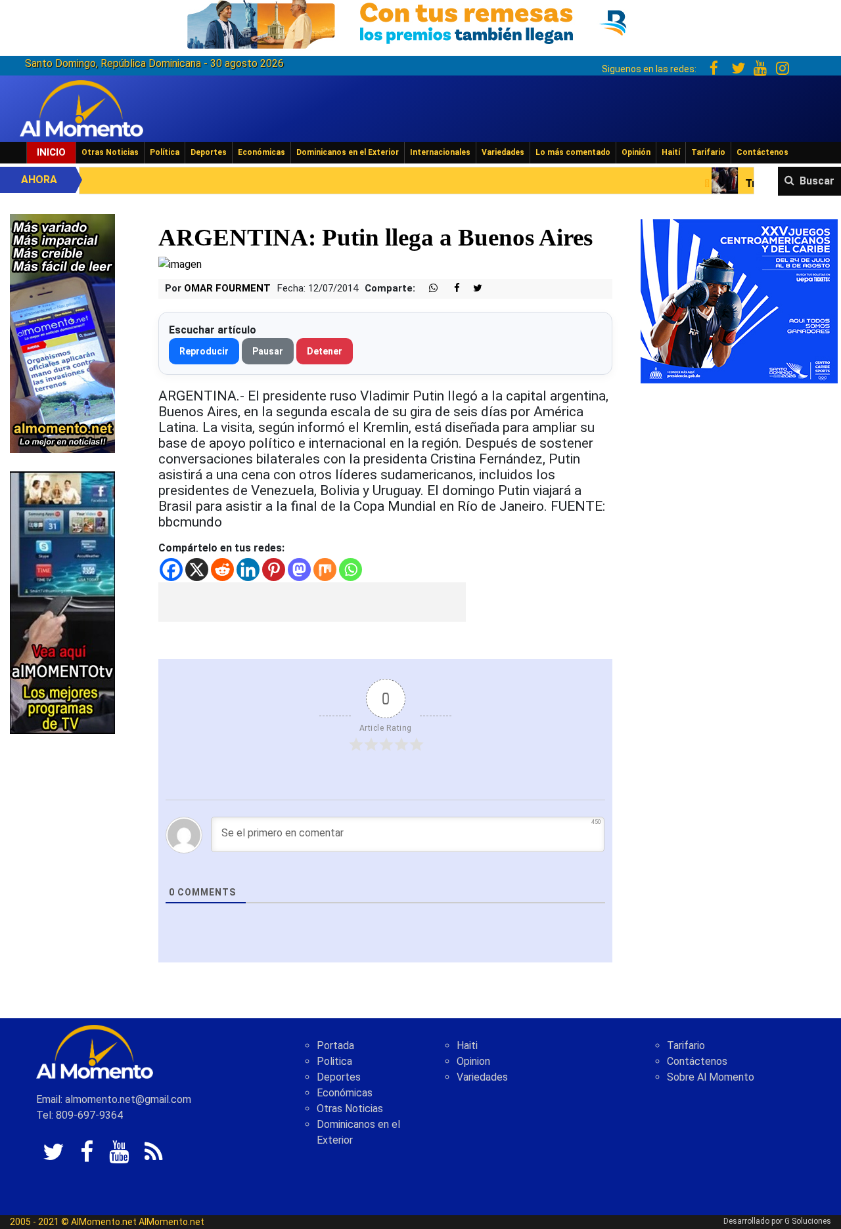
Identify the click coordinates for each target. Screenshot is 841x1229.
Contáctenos (762, 152)
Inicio (51, 152)
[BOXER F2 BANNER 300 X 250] (739, 300)
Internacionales (440, 152)
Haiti (467, 1045)
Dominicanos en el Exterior (347, 152)
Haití (671, 152)
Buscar (817, 181)
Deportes (209, 152)
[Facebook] (171, 569)
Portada (335, 1045)
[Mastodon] (299, 569)
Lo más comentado (572, 152)
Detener (324, 351)
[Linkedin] (248, 569)
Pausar (267, 351)
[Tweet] (472, 288)
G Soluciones (807, 1221)
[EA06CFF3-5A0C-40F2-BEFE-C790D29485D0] (62, 601)
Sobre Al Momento (710, 1077)
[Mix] (324, 569)
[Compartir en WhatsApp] (428, 288)
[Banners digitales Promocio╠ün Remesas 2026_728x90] (420, 22)
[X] (196, 569)
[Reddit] (222, 569)
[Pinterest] (273, 569)
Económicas (261, 152)
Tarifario (708, 152)
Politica (334, 1061)
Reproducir (204, 351)
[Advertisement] (312, 602)
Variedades (503, 152)
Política (164, 152)
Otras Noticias (110, 152)
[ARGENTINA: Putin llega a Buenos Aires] (180, 264)
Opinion (473, 1061)
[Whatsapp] (350, 569)
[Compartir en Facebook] (450, 288)
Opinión (636, 152)
